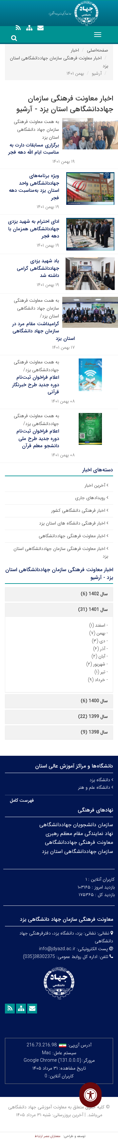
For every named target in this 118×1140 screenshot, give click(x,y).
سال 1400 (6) (94, 701)
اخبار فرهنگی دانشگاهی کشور (78, 510)
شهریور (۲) (95, 664)
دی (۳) (98, 641)
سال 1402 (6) (94, 594)
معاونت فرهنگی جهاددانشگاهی (79, 842)
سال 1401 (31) (93, 609)
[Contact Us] (40, 28)
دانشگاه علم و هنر (94, 787)
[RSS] (18, 28)
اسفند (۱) (97, 625)
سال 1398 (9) (94, 732)
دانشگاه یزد (100, 779)
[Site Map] (29, 28)
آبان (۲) (98, 656)
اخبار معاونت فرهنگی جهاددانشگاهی (72, 536)
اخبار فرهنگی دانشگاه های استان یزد (72, 523)
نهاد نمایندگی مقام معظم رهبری (79, 833)
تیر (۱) (99, 672)
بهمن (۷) (97, 633)
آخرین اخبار (95, 485)
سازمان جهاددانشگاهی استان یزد (77, 851)
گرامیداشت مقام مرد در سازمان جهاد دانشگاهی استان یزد (43, 331)
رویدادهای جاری (90, 497)
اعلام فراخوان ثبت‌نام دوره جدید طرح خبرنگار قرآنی (35, 384)
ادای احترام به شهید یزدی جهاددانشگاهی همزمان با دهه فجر (33, 229)
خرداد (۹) (96, 679)
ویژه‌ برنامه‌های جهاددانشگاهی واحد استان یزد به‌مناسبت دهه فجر (34, 187)
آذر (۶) (99, 648)
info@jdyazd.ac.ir (57, 948)
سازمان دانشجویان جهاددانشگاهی (76, 825)
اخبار (75, 50)
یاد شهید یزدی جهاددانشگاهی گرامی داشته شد (38, 268)
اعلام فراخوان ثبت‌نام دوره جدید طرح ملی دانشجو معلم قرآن (37, 438)
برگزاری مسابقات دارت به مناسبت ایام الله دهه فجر (33, 149)
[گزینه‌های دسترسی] (90, 1094)
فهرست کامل (22, 800)
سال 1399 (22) (93, 716)
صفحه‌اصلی (97, 50)
